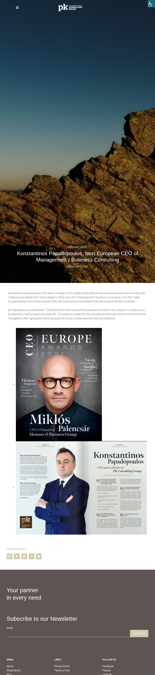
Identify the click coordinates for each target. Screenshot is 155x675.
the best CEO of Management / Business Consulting (90, 297)
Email (10, 628)
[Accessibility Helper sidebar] (151, 3)
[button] (9, 556)
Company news (77, 247)
